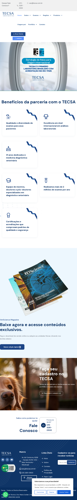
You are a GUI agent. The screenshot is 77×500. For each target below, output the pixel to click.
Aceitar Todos (64, 492)
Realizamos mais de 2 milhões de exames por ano (57, 188)
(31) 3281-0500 (49, 427)
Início (46, 458)
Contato (47, 466)
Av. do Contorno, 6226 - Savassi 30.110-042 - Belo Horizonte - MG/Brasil (30, 461)
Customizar (40, 492)
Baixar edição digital (11, 347)
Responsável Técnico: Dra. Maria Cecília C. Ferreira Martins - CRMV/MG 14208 (19, 496)
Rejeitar (51, 492)
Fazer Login (48, 477)
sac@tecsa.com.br (29, 469)
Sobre (46, 462)
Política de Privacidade (48, 471)
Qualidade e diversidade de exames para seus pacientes (19, 126)
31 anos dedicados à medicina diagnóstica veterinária (16, 158)
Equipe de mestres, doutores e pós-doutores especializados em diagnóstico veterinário (18, 191)
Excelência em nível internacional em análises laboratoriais (56, 126)
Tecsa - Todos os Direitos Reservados (14, 490)
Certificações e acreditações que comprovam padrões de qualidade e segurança (17, 225)
